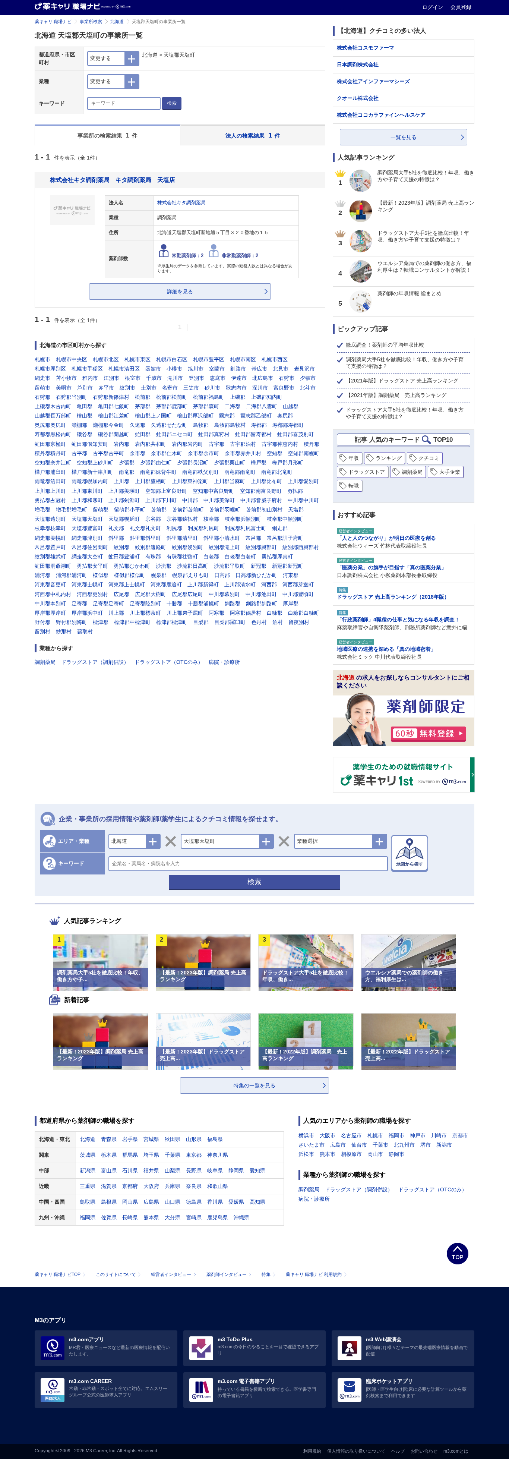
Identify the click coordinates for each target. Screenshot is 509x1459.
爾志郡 (227, 416)
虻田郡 (143, 434)
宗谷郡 (153, 519)
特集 (266, 1274)
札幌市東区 (137, 359)
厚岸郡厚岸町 (50, 613)
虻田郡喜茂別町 (295, 434)
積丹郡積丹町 (50, 453)
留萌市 (42, 388)
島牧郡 (201, 425)
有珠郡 (153, 557)
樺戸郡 (258, 463)
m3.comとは (455, 1451)
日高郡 (222, 575)
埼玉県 (151, 1155)
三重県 (87, 1186)
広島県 (151, 1202)
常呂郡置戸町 (50, 547)
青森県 (109, 1139)
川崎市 (439, 1135)
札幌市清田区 (124, 369)
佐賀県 (109, 1217)
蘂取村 (85, 631)
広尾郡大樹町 (150, 594)
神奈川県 (217, 1155)
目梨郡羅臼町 (230, 622)
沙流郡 (163, 566)
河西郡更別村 (92, 594)
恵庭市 (217, 378)
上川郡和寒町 (87, 500)
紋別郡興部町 (261, 547)
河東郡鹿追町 (166, 584)
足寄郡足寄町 (108, 603)
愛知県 (257, 1170)
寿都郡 (259, 425)
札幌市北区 (106, 359)
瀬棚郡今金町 (108, 425)
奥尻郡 (285, 416)
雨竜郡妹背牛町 (158, 472)
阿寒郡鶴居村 (245, 613)
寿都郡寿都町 (288, 425)
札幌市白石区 (171, 359)
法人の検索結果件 (252, 135)
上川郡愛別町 (303, 481)
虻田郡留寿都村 (253, 434)
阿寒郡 (216, 613)
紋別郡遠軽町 (150, 547)
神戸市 (418, 1135)
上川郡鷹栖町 (150, 481)
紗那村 (64, 631)
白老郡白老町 (240, 557)
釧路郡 (232, 603)
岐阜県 (215, 1170)
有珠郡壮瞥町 (182, 557)
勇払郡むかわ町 (132, 566)
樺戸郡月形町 (287, 463)
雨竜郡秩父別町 (200, 472)
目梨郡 (201, 622)
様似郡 (100, 575)
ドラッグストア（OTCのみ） (169, 662)
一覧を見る (404, 137)
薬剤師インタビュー (226, 1274)
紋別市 (127, 388)
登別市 (196, 378)
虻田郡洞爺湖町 (53, 566)
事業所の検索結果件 (108, 135)
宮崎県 (194, 1217)
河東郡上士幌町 (126, 584)
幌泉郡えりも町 (190, 575)
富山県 (109, 1170)
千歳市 (154, 378)
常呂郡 (253, 538)
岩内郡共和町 (150, 444)
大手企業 (449, 472)
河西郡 (269, 584)
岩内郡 (121, 444)
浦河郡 (42, 575)
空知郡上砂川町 (95, 463)
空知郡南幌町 (303, 453)
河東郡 (290, 575)
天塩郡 (296, 510)
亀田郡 (84, 406)
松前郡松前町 (171, 397)
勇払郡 (295, 491)
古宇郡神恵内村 (280, 444)
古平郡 (79, 453)
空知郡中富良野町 (213, 491)
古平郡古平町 (108, 453)
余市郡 (137, 453)
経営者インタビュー (171, 1274)
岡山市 (375, 1154)
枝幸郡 (211, 519)
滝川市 (175, 378)
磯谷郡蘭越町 (113, 434)
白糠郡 (274, 613)
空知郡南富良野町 (261, 491)
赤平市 (106, 388)
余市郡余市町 (203, 453)
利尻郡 (174, 528)
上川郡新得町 (203, 584)
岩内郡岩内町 (187, 444)
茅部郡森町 (206, 406)
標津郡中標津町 (132, 622)
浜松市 (306, 1154)
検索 (172, 103)
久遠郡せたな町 (169, 425)
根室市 (132, 378)
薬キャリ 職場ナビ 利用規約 (314, 1274)
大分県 (172, 1217)
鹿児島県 (217, 1217)
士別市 (149, 388)
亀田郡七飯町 (113, 406)
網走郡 (280, 528)
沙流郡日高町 (192, 566)
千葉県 (172, 1155)
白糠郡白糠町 (303, 613)
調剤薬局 (45, 662)
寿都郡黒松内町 (53, 434)
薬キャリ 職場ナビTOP (57, 1274)
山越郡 (290, 406)
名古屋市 (351, 1135)
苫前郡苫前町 (187, 510)
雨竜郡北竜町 (277, 472)
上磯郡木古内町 (53, 406)
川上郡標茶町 (145, 613)
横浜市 (306, 1135)
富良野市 (284, 388)
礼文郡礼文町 (145, 528)
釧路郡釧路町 (261, 603)
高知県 (257, 1202)
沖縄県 (241, 1217)
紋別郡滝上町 (224, 547)
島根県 (109, 1202)
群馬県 (130, 1155)
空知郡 (274, 453)
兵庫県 (172, 1186)
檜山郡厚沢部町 (195, 416)
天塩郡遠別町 (50, 519)
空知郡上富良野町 (166, 491)
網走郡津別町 (87, 538)
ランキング (389, 458)
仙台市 (359, 1145)
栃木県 (109, 1155)
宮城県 (151, 1139)
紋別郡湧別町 (187, 547)
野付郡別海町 (71, 622)
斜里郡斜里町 (145, 538)
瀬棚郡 (79, 425)
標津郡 (100, 622)
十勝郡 (174, 603)
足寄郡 (79, 603)
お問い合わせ (424, 1451)
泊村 (277, 622)
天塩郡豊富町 (87, 528)
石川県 (130, 1170)
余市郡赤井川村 (243, 453)
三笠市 (191, 388)
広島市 (338, 1145)
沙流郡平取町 (229, 566)
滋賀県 (109, 1186)
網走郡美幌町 (50, 538)
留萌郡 (100, 510)
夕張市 (308, 378)
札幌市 (42, 359)
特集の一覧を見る (254, 1085)
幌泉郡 (159, 575)
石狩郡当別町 (71, 397)
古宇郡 (216, 444)
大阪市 (327, 1135)
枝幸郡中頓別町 (285, 519)
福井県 (151, 1170)
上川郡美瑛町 (124, 491)
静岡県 (236, 1170)
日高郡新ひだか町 (256, 575)
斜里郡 (116, 538)
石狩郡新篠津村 (111, 397)
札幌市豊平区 (208, 359)
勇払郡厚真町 (277, 557)
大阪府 (151, 1186)
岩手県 (130, 1139)
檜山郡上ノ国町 (153, 416)
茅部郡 (143, 406)
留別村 (42, 631)
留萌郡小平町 (129, 510)
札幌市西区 (275, 359)
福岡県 (87, 1217)
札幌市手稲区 (87, 369)
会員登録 (460, 7)
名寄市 (170, 388)
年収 (353, 458)
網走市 (42, 378)
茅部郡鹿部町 (171, 406)
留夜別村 (298, 622)
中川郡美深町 (219, 500)
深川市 (260, 388)
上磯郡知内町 (266, 397)
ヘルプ (398, 1451)
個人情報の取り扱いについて (356, 1451)
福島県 (215, 1139)
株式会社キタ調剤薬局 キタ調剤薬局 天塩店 (112, 179)
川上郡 (116, 613)
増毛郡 (42, 510)
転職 (353, 486)
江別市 (111, 378)
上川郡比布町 (266, 481)
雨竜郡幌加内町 (90, 481)
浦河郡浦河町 (71, 575)
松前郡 (143, 397)
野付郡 (42, 622)
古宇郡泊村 (243, 444)
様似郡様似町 (129, 575)
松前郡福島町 (208, 397)
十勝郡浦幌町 (203, 603)
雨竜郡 (127, 472)
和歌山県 (217, 1186)
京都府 (130, 1186)
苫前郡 (159, 510)
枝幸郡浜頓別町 (243, 519)
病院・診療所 (224, 662)
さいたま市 (311, 1145)
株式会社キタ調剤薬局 (181, 202)
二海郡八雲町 (261, 406)
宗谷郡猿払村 (182, 519)
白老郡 (211, 557)
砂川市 (212, 388)
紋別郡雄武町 (50, 557)
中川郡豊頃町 (298, 594)
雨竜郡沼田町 (50, 481)
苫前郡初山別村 (264, 510)
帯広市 (259, 369)
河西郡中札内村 (53, 594)
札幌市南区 (243, 359)
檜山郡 (84, 416)
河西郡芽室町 (298, 584)
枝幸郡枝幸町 (50, 528)
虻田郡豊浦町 (124, 557)
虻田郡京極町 (50, 444)
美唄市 (64, 388)
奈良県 (194, 1186)
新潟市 (444, 1145)
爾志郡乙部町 (256, 416)
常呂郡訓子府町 (285, 538)
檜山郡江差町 (113, 416)
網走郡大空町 (87, 557)
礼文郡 (116, 528)
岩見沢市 (304, 369)
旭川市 (195, 369)
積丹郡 (311, 444)
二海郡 (232, 406)
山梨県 (172, 1170)
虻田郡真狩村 (214, 434)
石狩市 (286, 378)
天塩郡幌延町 (124, 519)
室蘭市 (217, 369)
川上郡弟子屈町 (185, 613)
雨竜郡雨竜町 (240, 472)
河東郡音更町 (50, 584)
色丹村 (259, 622)
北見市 (280, 369)
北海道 (117, 21)
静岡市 (396, 1154)
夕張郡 (127, 463)
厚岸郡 (290, 603)
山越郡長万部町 (53, 416)
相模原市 (351, 1154)
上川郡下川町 (161, 500)
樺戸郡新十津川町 (92, 472)
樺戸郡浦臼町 (50, 472)
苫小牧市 (66, 378)
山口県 (172, 1202)
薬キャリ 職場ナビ (53, 21)
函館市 (153, 369)
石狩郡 (42, 397)
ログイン (433, 7)
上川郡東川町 (87, 491)
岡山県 (130, 1202)
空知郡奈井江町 (53, 463)
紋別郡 (121, 547)
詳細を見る (180, 291)
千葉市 (380, 1145)
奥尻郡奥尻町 (50, 425)
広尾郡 (121, 594)
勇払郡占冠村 (50, 500)
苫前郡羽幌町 (224, 510)
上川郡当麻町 (229, 481)
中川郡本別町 (50, 603)
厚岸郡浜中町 (87, 613)
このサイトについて (116, 1274)
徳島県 (194, 1202)
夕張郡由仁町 (155, 463)
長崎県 (130, 1217)
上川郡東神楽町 (190, 481)
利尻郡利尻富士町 (245, 528)
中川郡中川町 (303, 500)
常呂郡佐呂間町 (90, 547)
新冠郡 (258, 566)
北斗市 (308, 388)
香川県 (215, 1202)
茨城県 (87, 1155)
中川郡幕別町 (224, 594)
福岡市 (396, 1135)
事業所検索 (91, 21)
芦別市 (85, 388)
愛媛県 (236, 1202)
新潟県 (87, 1170)
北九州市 (404, 1145)
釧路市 (238, 369)
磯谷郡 (84, 434)
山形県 (194, 1139)
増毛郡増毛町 (71, 510)
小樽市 (174, 369)
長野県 (194, 1170)
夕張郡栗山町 (229, 463)
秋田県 (172, 1139)
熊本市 (327, 1154)
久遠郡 (137, 425)
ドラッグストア (366, 472)
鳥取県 (87, 1202)
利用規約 (312, 1451)
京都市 (460, 1135)
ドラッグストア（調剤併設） (95, 662)
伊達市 (239, 378)
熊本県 (151, 1217)
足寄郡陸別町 (145, 603)
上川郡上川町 (50, 491)
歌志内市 (236, 388)
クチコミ (428, 458)
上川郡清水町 (240, 584)
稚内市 (90, 378)
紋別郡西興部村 (300, 547)
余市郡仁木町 (166, 453)
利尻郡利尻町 (203, 528)
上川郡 (121, 481)
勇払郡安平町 (92, 566)
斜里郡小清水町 (221, 538)
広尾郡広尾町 (187, 594)
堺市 (425, 1145)
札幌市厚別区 (50, 369)
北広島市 (262, 378)
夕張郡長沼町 (192, 463)
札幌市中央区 (71, 359)
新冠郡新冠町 (287, 566)
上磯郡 (238, 397)
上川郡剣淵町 (124, 500)
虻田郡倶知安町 (90, 444)
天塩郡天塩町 (87, 519)
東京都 (194, 1155)
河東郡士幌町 (87, 584)
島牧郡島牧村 (230, 425)
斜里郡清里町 (182, 538)
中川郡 (190, 500)
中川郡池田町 (261, 594)
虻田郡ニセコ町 (174, 434)
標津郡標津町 (171, 622)
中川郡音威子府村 (261, 500)
